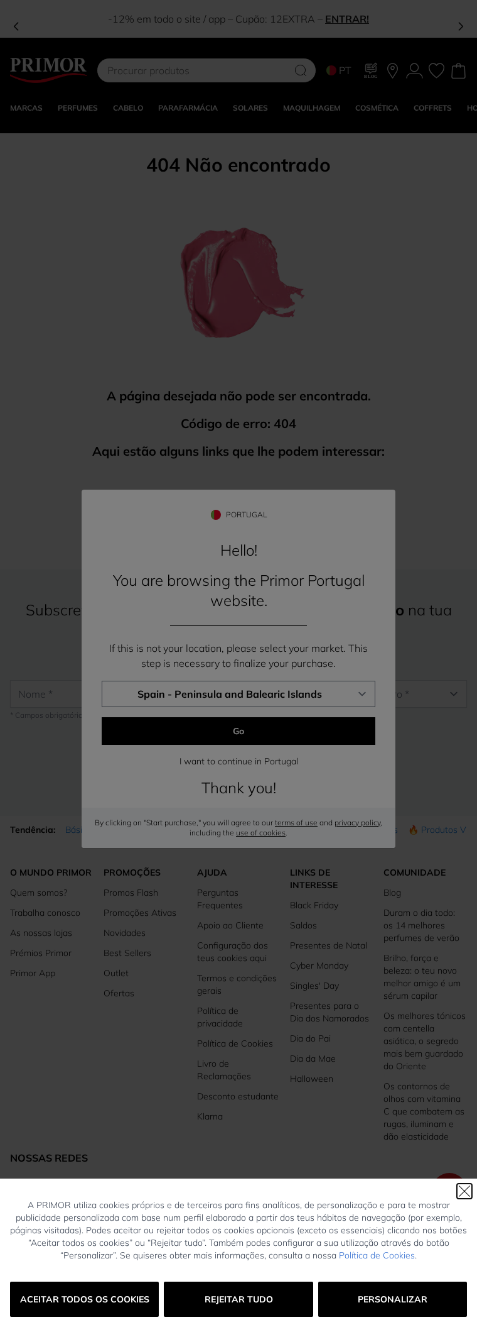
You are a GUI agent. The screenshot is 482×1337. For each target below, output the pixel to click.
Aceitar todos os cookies (84, 1299)
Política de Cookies (377, 1255)
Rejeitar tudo (239, 1299)
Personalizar (392, 1299)
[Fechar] (464, 1191)
